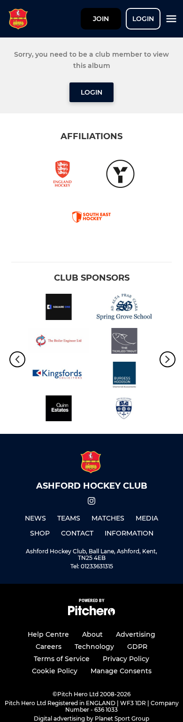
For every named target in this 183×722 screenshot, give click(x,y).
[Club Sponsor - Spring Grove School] (124, 308)
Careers (48, 646)
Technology (94, 646)
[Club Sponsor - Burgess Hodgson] (124, 376)
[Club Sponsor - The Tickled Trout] (124, 342)
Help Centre (48, 634)
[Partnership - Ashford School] (124, 409)
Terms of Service (62, 659)
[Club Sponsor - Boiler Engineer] (58, 342)
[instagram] (91, 502)
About (92, 634)
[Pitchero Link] (91, 613)
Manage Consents (121, 671)
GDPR (137, 646)
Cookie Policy (54, 671)
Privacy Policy (126, 659)
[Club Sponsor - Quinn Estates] (58, 409)
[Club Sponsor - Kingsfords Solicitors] (58, 376)
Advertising (135, 634)
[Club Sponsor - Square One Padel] (58, 308)
